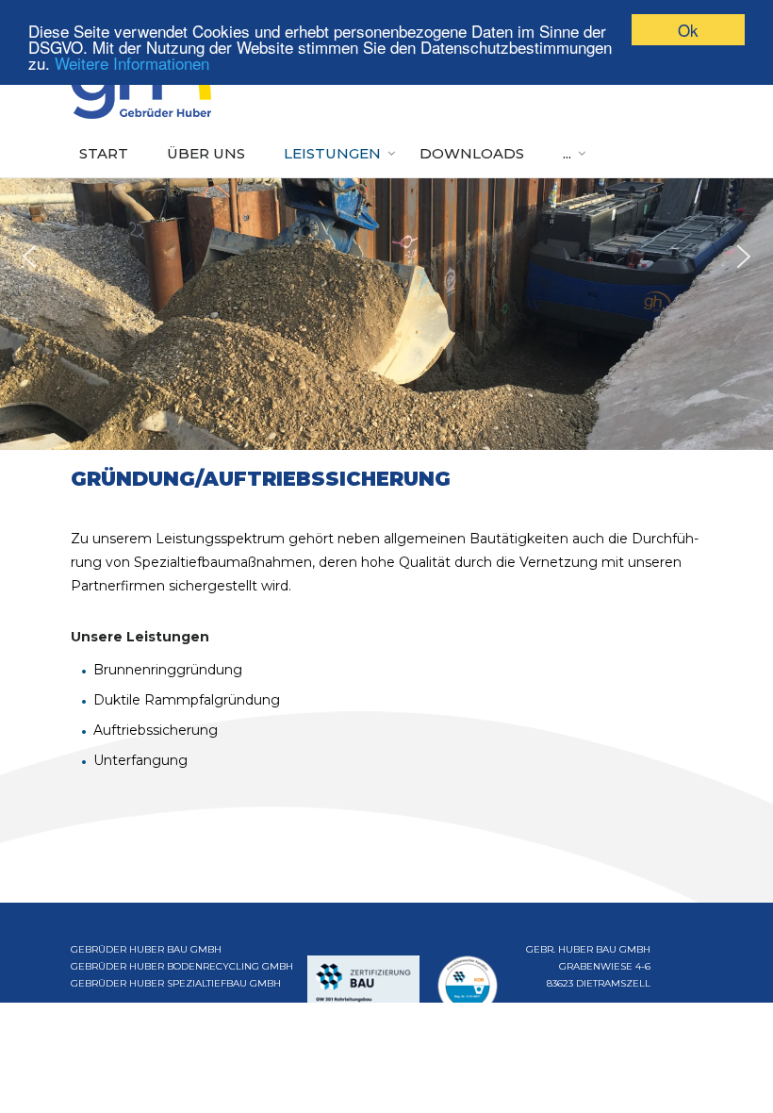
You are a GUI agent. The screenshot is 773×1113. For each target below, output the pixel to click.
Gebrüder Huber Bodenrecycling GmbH (182, 966)
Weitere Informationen (132, 63)
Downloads (471, 153)
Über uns (206, 153)
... (567, 153)
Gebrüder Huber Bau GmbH (146, 949)
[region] (386, 256)
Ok (688, 30)
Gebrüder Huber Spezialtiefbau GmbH (176, 983)
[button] (29, 256)
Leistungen (332, 153)
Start (103, 153)
